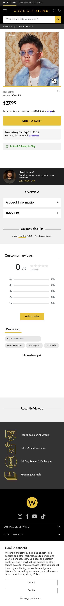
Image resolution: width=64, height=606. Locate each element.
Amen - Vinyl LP (25, 27)
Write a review (32, 316)
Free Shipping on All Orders (35, 435)
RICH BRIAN (8, 92)
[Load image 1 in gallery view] (32, 86)
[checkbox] (51, 345)
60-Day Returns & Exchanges (36, 461)
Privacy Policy (32, 574)
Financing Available (31, 475)
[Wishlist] (54, 10)
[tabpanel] (32, 363)
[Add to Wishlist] (58, 91)
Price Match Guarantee (33, 448)
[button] (5, 11)
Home (5, 27)
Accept (31, 582)
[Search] (58, 19)
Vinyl (13, 27)
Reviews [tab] (13, 329)
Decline (31, 590)
